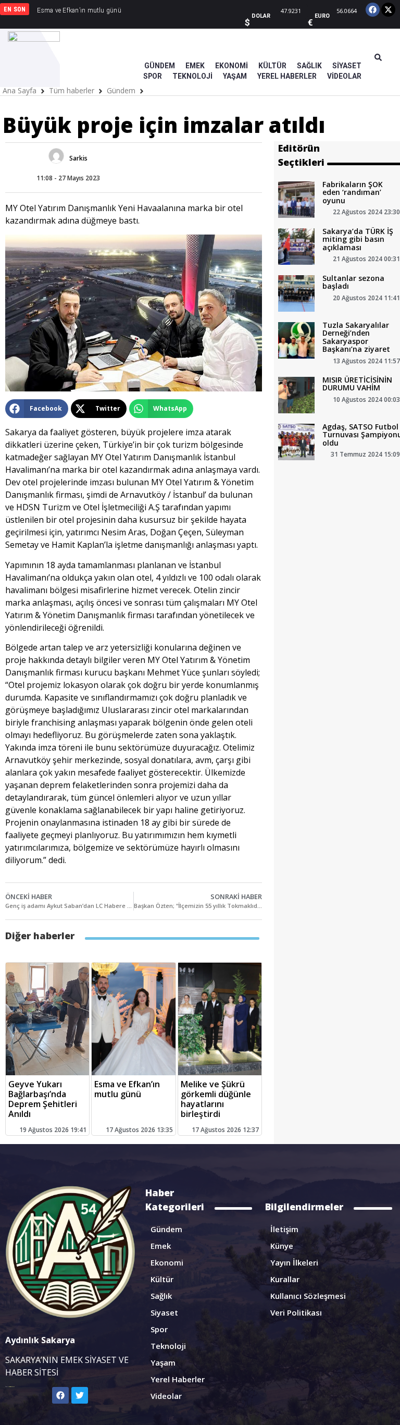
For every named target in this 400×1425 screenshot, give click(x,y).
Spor (159, 1329)
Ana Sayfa (19, 90)
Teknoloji (168, 1346)
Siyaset (164, 1312)
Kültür (162, 1279)
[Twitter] (79, 1395)
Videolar (166, 1396)
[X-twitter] (388, 10)
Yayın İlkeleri (294, 1262)
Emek (161, 1245)
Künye (281, 1245)
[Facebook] (373, 10)
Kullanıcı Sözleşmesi (308, 1296)
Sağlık (161, 1296)
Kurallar (284, 1279)
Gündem (121, 90)
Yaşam (163, 1362)
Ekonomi (167, 1262)
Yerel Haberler (178, 1379)
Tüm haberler (71, 90)
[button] (36, 408)
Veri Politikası (296, 1312)
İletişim (284, 1229)
